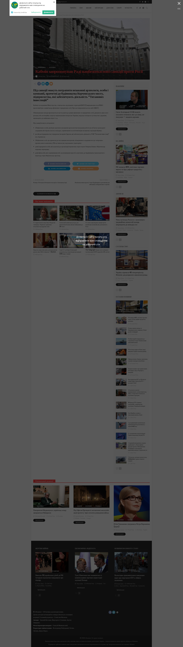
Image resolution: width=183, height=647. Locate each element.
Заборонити (36, 12)
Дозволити (48, 12)
